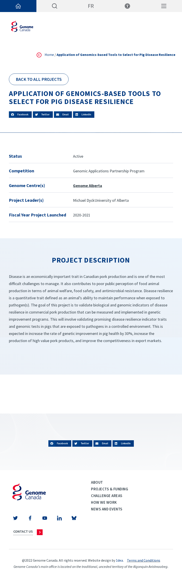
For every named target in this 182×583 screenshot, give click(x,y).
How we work (104, 502)
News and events (107, 509)
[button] (20, 114)
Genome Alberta (87, 185)
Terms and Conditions (143, 560)
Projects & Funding (109, 489)
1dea (119, 560)
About (97, 482)
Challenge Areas (107, 495)
